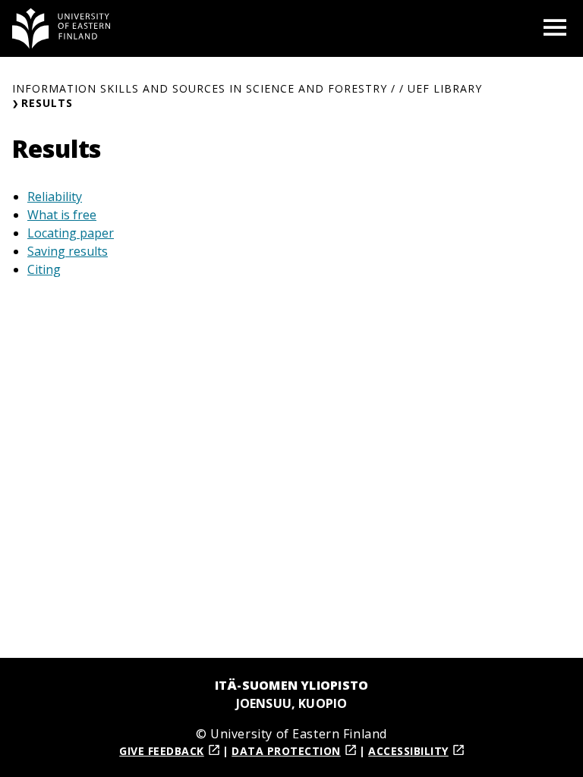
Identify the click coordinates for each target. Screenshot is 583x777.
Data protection (286, 751)
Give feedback (161, 751)
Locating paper (70, 233)
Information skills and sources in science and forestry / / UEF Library (247, 88)
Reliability (54, 196)
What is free (61, 214)
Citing (44, 269)
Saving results (67, 251)
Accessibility (408, 751)
